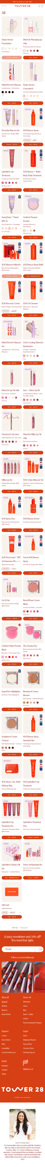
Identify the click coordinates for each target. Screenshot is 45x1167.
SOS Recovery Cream (11, 303)
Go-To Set (6, 600)
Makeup (4, 1006)
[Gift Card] (12, 892)
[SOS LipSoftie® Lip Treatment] (33, 768)
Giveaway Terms (28, 1048)
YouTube (4, 1070)
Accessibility (5, 1048)
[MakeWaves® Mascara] (12, 71)
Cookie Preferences (9, 1052)
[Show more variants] (20, 49)
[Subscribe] (41, 949)
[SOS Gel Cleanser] (33, 290)
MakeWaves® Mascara (11, 85)
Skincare (4, 1010)
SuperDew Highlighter (11, 691)
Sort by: (15, 928)
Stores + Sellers (28, 1014)
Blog (24, 1010)
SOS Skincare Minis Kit (11, 264)
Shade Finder (6, 1014)
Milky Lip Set (7, 480)
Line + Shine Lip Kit (31, 390)
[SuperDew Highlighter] (12, 678)
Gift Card (5, 905)
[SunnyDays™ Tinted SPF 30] (12, 204)
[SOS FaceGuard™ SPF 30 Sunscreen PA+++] (12, 544)
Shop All (4, 1002)
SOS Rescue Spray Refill (33, 264)
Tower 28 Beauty (25, 1097)
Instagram (5, 1066)
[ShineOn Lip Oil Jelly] (12, 377)
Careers (25, 1019)
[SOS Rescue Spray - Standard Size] (33, 723)
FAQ (3, 1044)
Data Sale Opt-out (29, 1052)
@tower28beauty (26, 957)
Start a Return (6, 1040)
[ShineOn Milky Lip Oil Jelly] (33, 421)
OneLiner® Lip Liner (10, 434)
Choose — (13, 144)
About (25, 1006)
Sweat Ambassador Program (32, 1023)
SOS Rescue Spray (31, 130)
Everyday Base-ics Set (10, 130)
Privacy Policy (27, 1044)
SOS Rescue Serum (31, 518)
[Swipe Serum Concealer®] (33, 71)
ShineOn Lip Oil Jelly (10, 390)
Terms (25, 1036)
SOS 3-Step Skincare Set (33, 480)
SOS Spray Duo (8, 518)
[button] (3, 6)
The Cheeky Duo (30, 646)
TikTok (4, 1074)
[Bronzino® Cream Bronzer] (33, 678)
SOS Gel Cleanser (30, 303)
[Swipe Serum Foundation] (12, 26)
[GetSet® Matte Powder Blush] (12, 633)
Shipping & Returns (29, 1040)
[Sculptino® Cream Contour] (12, 723)
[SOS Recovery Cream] (12, 290)
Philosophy (26, 1002)
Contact (4, 1036)
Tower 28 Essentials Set (32, 864)
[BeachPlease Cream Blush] (33, 587)
